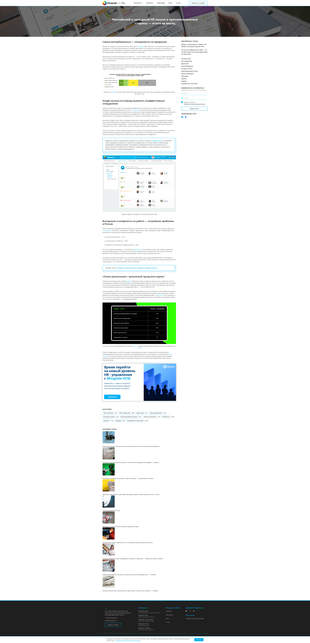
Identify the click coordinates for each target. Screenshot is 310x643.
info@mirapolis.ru (110, 620)
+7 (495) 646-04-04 (111, 618)
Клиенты (149, 3)
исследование (107, 230)
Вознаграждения (156, 413)
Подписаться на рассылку (195, 618)
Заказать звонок (113, 625)
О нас (178, 3)
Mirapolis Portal (143, 624)
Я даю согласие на (194, 103)
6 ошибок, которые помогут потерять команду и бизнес (137, 268)
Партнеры (161, 3)
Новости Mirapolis (150, 417)
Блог (170, 3)
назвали (128, 281)
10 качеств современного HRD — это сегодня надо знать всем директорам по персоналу (194, 52)
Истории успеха (109, 417)
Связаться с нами (197, 3)
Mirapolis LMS (146, 616)
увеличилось (138, 249)
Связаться (112, 397)
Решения (137, 3)
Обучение (165, 417)
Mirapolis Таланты (145, 628)
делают (160, 295)
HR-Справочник (124, 413)
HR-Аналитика (108, 413)
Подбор (118, 421)
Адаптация (140, 413)
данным (140, 46)
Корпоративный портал (129, 417)
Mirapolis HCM (156, 141)
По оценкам (136, 110)
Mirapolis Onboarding (146, 620)
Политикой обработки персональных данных (127, 640)
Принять (199, 639)
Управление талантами (135, 421)
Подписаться (194, 109)
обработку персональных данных (194, 104)
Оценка (106, 421)
